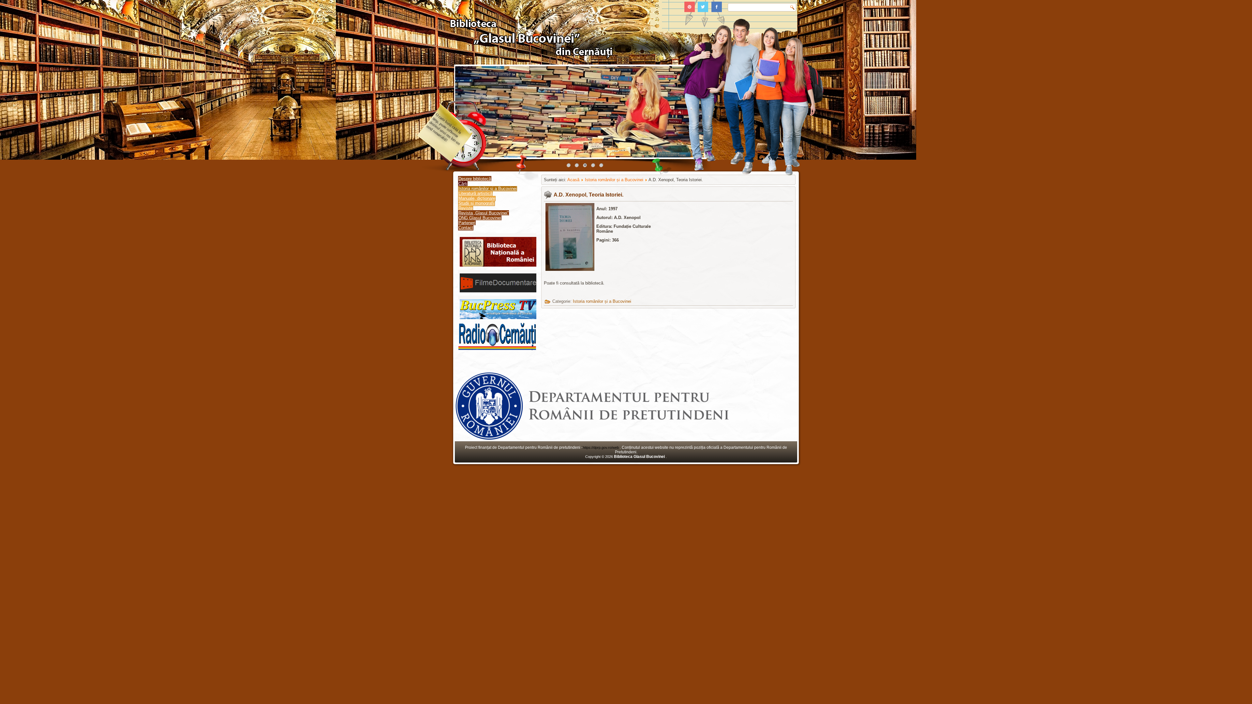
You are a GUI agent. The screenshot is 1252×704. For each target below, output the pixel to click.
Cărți (462, 183)
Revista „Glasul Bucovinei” (483, 213)
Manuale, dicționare (476, 198)
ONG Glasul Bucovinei (479, 217)
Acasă (573, 179)
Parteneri (466, 222)
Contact (465, 227)
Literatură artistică (475, 193)
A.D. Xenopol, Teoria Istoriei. (588, 195)
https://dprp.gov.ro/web (601, 447)
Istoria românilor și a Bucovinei (487, 188)
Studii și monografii (476, 203)
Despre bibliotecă (474, 178)
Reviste (465, 208)
